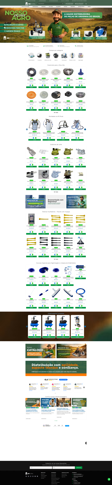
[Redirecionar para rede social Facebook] (37, 476)
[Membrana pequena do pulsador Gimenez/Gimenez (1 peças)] (43, 72)
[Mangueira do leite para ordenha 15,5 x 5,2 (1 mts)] (31, 72)
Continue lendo (28, 418)
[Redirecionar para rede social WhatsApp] (33, 476)
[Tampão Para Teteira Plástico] (80, 72)
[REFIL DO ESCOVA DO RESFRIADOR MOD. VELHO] (43, 270)
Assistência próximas (54, 483)
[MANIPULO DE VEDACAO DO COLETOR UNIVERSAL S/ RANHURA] (68, 95)
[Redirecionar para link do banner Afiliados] (76, 201)
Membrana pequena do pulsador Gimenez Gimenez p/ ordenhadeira (56, 80)
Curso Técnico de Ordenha (55, 479)
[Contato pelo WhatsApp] (109, 479)
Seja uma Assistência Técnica (55, 478)
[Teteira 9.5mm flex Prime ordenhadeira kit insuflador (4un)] (56, 241)
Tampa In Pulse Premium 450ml (68, 158)
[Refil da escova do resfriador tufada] (56, 270)
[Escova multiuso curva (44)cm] (68, 293)
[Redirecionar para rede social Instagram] (28, 476)
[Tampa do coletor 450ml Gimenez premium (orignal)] (80, 174)
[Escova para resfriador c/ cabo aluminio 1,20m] (31, 293)
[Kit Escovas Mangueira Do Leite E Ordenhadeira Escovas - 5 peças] (68, 270)
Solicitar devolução (64, 475)
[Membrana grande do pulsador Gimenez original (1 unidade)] (43, 95)
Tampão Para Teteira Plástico (80, 79)
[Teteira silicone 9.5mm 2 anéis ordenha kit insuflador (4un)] (68, 219)
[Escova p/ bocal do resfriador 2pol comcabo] (43, 293)
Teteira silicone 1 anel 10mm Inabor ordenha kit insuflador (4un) (44, 227)
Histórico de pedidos (44, 475)
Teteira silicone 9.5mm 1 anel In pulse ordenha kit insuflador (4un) (80, 227)
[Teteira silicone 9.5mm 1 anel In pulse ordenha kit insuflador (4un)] (80, 219)
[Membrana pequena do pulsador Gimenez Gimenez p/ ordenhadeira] (56, 72)
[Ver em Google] (30, 384)
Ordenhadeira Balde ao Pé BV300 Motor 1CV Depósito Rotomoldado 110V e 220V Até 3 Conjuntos (63, 330)
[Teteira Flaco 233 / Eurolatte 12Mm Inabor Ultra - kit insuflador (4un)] (43, 241)
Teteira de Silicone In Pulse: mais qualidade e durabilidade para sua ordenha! (78, 411)
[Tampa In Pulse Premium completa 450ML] (56, 151)
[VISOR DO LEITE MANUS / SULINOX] (31, 151)
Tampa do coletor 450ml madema (56, 181)
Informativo (42, 478)
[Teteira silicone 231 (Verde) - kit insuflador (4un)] (31, 219)
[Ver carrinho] (86, 3)
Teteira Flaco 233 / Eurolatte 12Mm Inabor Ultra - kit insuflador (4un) (44, 249)
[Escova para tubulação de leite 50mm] (80, 267)
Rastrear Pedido (53, 475)
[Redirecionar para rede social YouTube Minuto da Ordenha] (35, 476)
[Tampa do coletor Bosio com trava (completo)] (43, 174)
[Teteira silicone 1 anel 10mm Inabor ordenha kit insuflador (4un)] (43, 219)
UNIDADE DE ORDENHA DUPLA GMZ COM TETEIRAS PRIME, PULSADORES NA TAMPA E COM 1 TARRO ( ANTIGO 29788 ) (77, 133)
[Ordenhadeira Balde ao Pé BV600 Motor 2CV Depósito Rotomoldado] (34, 321)
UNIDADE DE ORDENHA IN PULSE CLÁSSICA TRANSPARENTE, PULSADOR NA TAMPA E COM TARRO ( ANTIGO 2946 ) (49, 133)
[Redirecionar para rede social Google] (26, 476)
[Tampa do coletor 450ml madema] (56, 174)
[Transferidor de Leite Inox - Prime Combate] (77, 321)
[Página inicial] (30, 4)
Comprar (31, 87)
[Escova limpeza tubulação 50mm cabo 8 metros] (80, 293)
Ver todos (56, 112)
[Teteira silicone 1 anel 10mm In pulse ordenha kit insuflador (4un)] (31, 241)
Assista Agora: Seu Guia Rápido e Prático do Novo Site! (48, 411)
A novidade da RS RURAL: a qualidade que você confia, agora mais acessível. (31, 411)
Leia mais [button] (30, 390)
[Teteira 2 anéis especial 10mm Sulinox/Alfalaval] (68, 241)
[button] (1, 25)
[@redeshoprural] (44, 426)
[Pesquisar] (62, 4)
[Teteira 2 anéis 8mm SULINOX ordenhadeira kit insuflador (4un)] (80, 241)
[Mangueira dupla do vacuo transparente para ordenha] (68, 72)
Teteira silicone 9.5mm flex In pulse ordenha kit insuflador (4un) (56, 227)
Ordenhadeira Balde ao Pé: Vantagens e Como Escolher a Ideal (63, 409)
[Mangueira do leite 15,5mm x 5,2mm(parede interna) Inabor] (80, 95)
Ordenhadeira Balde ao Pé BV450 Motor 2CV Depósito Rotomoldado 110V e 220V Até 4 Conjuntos (49, 330)
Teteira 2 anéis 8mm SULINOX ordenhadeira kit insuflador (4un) (80, 249)
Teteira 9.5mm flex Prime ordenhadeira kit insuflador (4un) (56, 249)
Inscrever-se (79, 467)
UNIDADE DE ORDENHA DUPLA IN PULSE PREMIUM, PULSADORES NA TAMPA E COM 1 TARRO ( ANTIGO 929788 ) (35, 133)
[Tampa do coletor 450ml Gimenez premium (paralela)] (68, 174)
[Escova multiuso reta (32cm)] (56, 293)
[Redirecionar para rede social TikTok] (30, 476)
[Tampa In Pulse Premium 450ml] (68, 151)
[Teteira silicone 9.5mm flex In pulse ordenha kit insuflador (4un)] (56, 219)
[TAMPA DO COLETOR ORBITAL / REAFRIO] (80, 151)
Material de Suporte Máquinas (55, 482)
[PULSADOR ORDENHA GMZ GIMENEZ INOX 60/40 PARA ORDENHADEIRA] (56, 95)
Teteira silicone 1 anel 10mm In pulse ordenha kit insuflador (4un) (31, 249)
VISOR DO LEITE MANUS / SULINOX (31, 158)
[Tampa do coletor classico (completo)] (31, 174)
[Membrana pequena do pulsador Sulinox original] (31, 95)
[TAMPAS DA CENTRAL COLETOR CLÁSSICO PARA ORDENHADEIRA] (43, 151)
